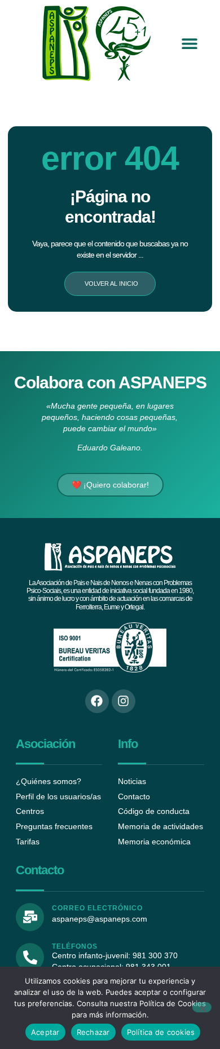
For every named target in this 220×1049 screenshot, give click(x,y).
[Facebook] (97, 701)
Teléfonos (75, 946)
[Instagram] (123, 701)
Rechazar (93, 1032)
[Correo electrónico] (30, 917)
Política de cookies (161, 1032)
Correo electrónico (97, 908)
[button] (189, 43)
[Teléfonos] (30, 957)
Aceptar (45, 1032)
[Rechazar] (202, 1007)
